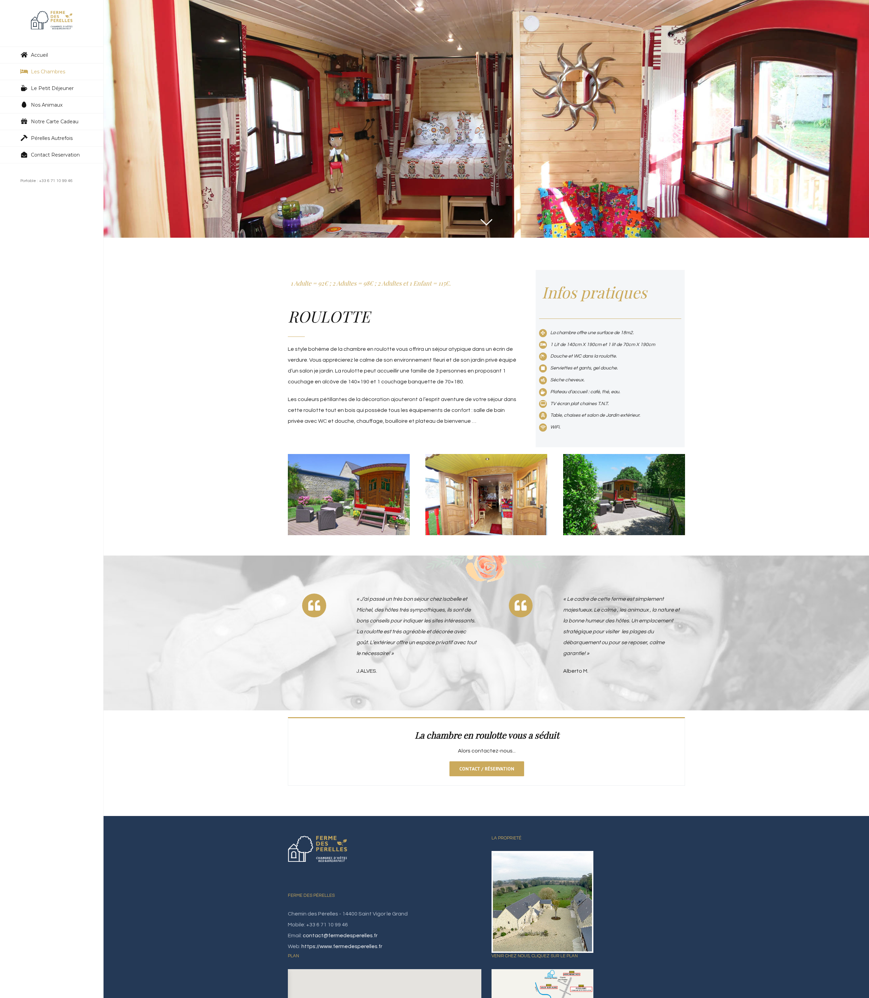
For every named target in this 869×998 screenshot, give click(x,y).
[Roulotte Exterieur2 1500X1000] (349, 459)
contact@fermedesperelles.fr (340, 935)
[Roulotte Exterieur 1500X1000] (624, 459)
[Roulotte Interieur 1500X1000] (486, 459)
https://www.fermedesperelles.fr (341, 946)
